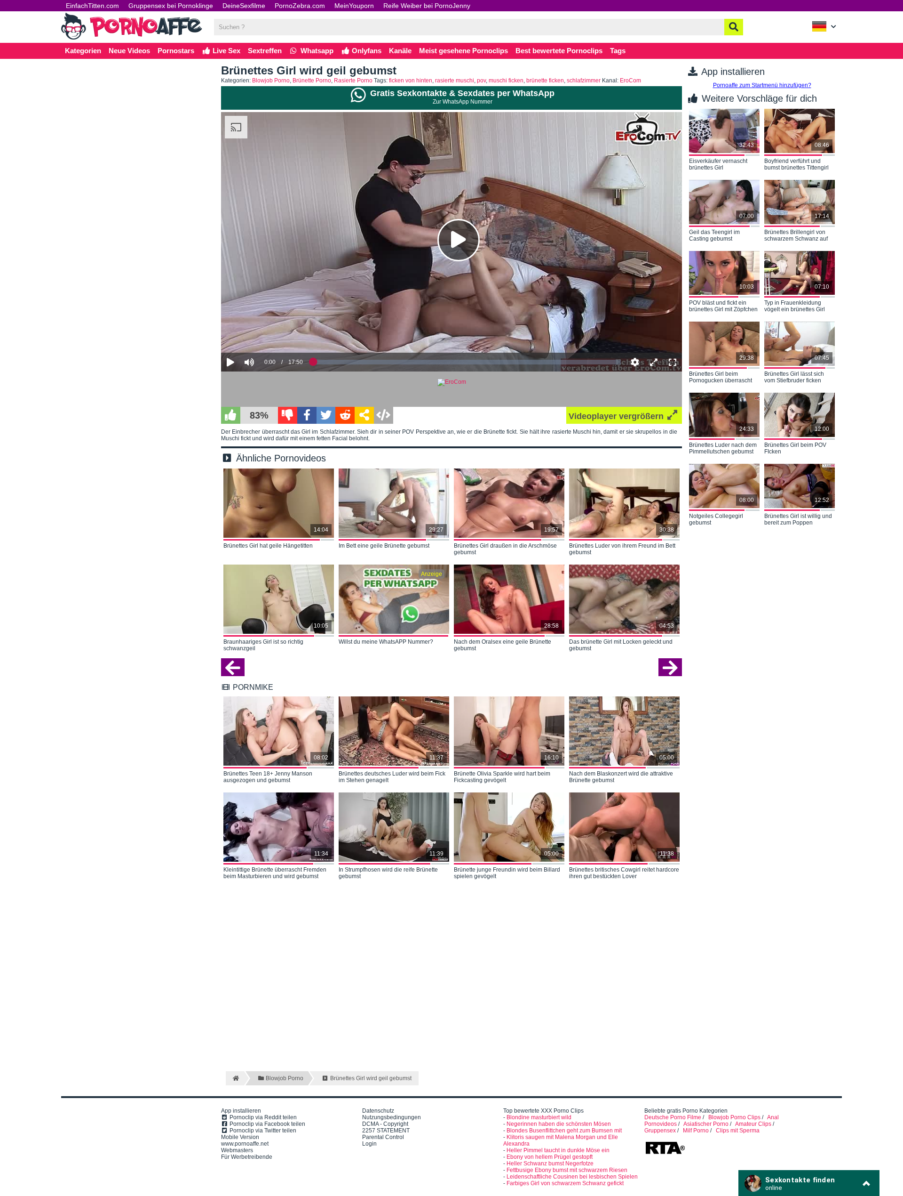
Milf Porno (696, 1130)
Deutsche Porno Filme (672, 1117)
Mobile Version (240, 1137)
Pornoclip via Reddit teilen (262, 1117)
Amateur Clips (753, 1124)
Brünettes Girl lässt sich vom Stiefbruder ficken (794, 377)
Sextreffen (265, 51)
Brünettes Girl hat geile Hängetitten (268, 545)
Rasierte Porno (353, 80)
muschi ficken (506, 80)
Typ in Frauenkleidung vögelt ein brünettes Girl (794, 306)
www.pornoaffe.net (245, 1143)
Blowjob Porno (271, 80)
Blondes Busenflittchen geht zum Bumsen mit (564, 1130)
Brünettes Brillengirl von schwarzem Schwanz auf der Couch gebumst (796, 236)
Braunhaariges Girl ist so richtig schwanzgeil (263, 645)
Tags (618, 51)
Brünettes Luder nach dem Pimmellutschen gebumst (723, 448)
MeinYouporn (354, 5)
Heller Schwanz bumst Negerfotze (550, 1163)
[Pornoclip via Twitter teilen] (326, 415)
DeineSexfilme (243, 5)
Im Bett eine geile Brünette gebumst (384, 545)
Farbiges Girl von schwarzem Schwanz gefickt (565, 1183)
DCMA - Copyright (385, 1124)
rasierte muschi (454, 80)
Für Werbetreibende (246, 1157)
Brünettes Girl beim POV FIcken (795, 448)
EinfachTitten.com (92, 5)
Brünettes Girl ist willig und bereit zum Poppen (798, 519)
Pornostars (176, 51)
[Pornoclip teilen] (364, 415)
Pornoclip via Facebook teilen (266, 1124)
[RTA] (665, 1153)
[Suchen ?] (733, 27)
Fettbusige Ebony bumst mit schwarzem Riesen (567, 1170)
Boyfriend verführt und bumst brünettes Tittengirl (796, 164)
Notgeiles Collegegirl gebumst (716, 519)
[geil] (230, 415)
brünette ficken (545, 80)
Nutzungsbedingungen (391, 1117)
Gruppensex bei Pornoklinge (170, 5)
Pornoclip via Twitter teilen (262, 1130)
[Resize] (653, 362)
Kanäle (400, 51)
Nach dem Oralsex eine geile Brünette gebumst (502, 645)
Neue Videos (129, 51)
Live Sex (225, 51)
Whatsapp (316, 51)
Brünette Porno (312, 80)
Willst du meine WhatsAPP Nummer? (386, 641)
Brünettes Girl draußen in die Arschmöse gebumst (505, 549)
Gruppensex (660, 1130)
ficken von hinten (410, 80)
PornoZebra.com (300, 5)
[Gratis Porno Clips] (131, 38)
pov (481, 80)
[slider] (265, 333)
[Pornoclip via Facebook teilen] (307, 415)
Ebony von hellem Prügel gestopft (550, 1157)
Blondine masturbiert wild (539, 1117)
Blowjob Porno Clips (734, 1117)
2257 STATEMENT (386, 1130)
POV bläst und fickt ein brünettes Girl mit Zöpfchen (723, 306)
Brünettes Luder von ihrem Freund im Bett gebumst (622, 549)
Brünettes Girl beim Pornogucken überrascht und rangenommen (720, 378)
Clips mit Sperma (738, 1130)
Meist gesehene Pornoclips (463, 51)
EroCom (630, 80)
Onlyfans (365, 51)
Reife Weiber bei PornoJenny (426, 5)
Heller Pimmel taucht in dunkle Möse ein (558, 1150)
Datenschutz (378, 1110)
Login (369, 1143)
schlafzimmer (584, 80)
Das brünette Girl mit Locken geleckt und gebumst (621, 645)
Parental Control (383, 1137)
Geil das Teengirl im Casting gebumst (714, 235)
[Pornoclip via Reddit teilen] (345, 415)
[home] (235, 1078)
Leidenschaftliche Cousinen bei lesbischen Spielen (572, 1176)
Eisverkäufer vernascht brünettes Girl (718, 164)
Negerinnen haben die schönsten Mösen (559, 1124)
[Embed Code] (383, 415)
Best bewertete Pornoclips (558, 51)
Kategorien (83, 51)
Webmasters (237, 1150)
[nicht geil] (287, 415)
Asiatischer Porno (706, 1124)
